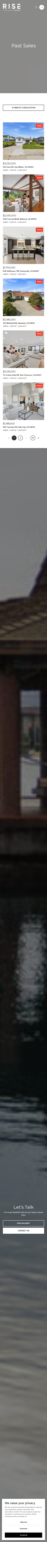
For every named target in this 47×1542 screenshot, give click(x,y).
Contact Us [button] (23, 1231)
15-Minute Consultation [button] (23, 108)
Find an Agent (23, 1223)
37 (33, 438)
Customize (23, 1529)
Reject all (23, 1522)
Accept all (23, 1535)
